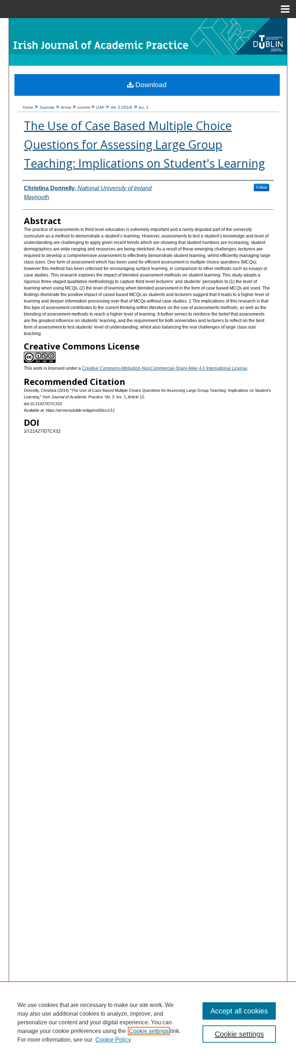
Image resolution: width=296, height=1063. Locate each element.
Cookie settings (149, 1031)
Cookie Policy (113, 1040)
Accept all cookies (239, 1011)
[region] (148, 1022)
